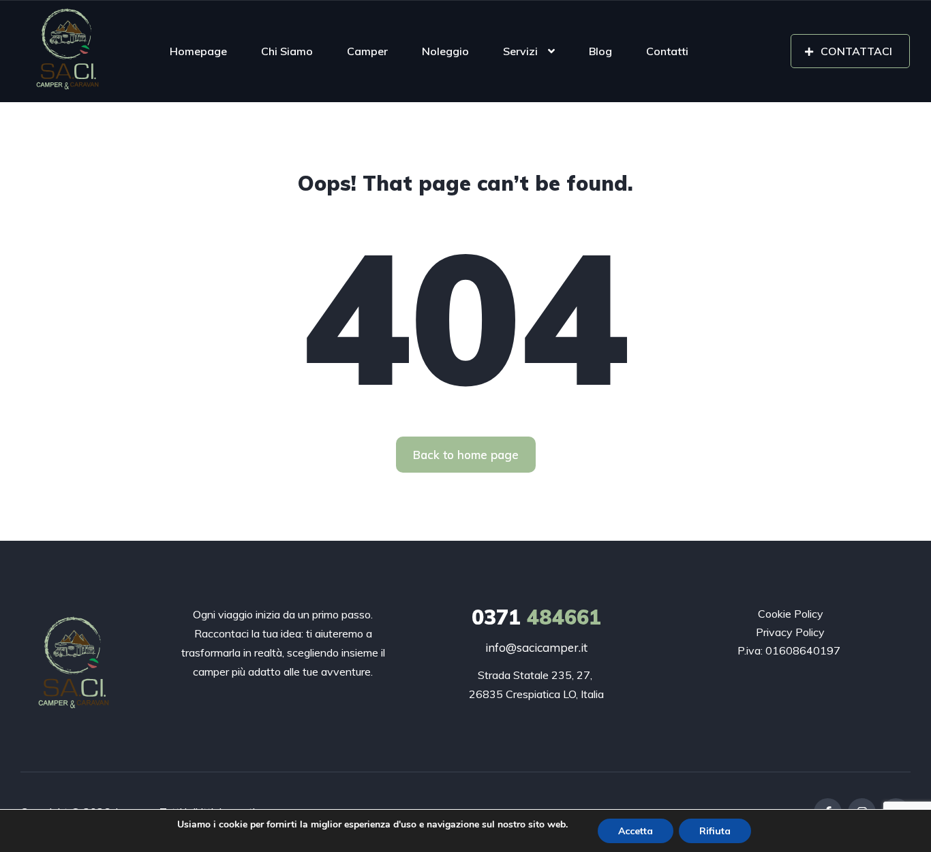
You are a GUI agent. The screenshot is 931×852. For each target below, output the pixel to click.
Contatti (667, 51)
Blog (600, 51)
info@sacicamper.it (536, 647)
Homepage (198, 51)
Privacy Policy (790, 632)
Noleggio (445, 51)
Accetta (635, 831)
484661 (536, 617)
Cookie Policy (790, 613)
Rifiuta (715, 831)
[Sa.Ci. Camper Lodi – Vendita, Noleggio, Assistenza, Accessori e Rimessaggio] (70, 51)
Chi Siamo (287, 51)
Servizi (520, 51)
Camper (367, 51)
